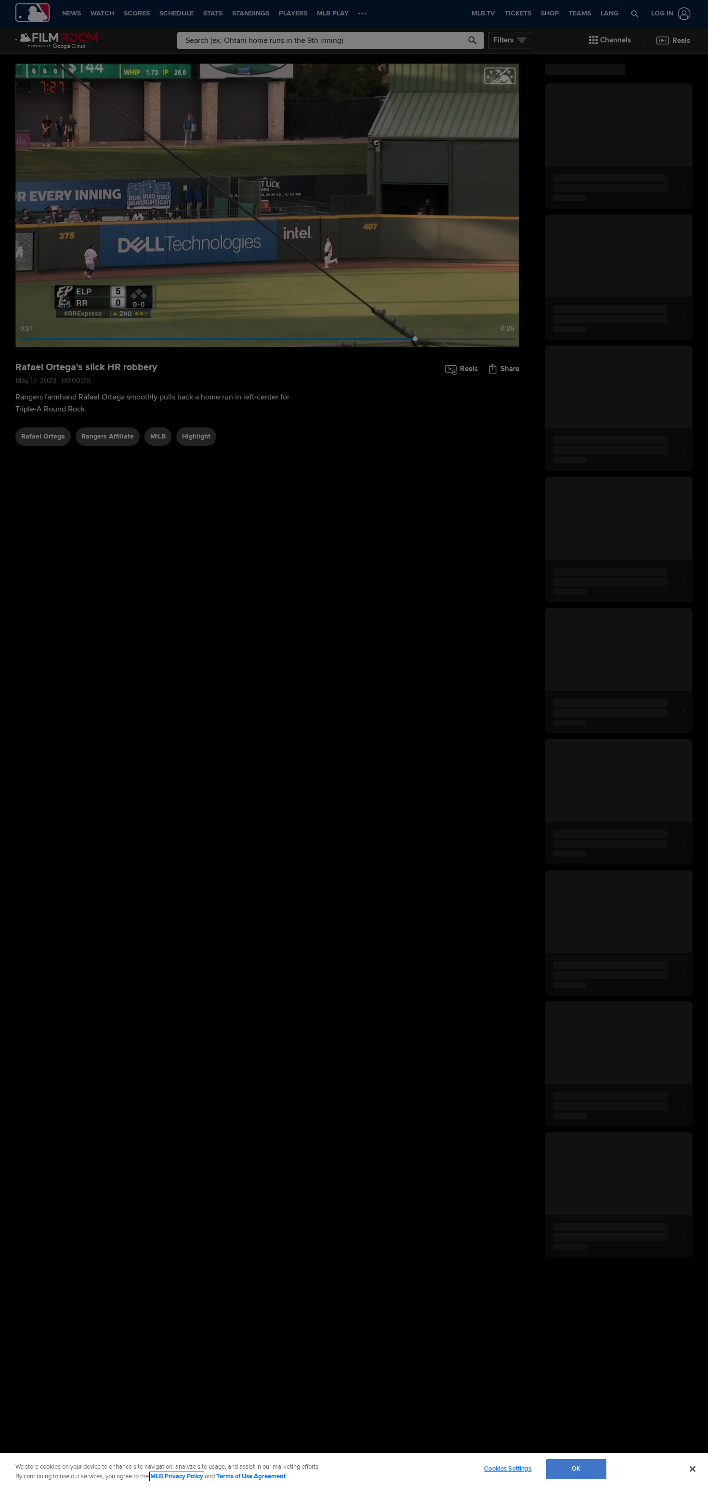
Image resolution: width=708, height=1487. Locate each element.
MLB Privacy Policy (176, 1476)
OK (576, 1469)
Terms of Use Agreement (251, 1476)
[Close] (692, 1468)
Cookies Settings (507, 1469)
